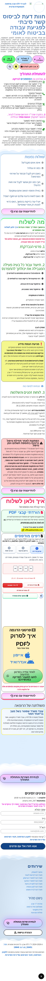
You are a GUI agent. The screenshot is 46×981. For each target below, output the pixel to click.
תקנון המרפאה (23, 837)
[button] (2, 732)
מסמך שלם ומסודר (19, 596)
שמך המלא (40, 809)
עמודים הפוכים (22, 590)
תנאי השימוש (10, 837)
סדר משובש (12, 585)
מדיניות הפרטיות (37, 840)
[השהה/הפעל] (41, 596)
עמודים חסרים (32, 585)
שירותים (35, 866)
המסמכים (26, 79)
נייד (43, 818)
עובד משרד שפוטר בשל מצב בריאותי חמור (26, 712)
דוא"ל (42, 827)
